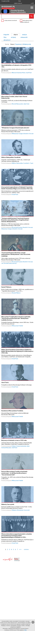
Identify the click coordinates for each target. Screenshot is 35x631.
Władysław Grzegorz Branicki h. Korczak (22, 133)
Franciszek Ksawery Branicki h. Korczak (22, 227)
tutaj (25, 630)
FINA (19, 1)
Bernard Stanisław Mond (18, 72)
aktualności (7, 40)
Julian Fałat (26, 104)
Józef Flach (29, 72)
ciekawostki (23, 37)
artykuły (13, 37)
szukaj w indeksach (24, 22)
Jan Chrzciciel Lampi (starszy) (9, 263)
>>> (20, 549)
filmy (5, 37)
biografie (6, 34)
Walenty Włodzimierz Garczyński (21, 510)
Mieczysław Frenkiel (17, 325)
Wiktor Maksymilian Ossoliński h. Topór (22, 163)
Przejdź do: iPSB (5, 1)
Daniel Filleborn (16, 293)
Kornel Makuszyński (17, 104)
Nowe (12, 44)
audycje (24, 34)
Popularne (18, 44)
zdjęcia (16, 34)
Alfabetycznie (27, 44)
